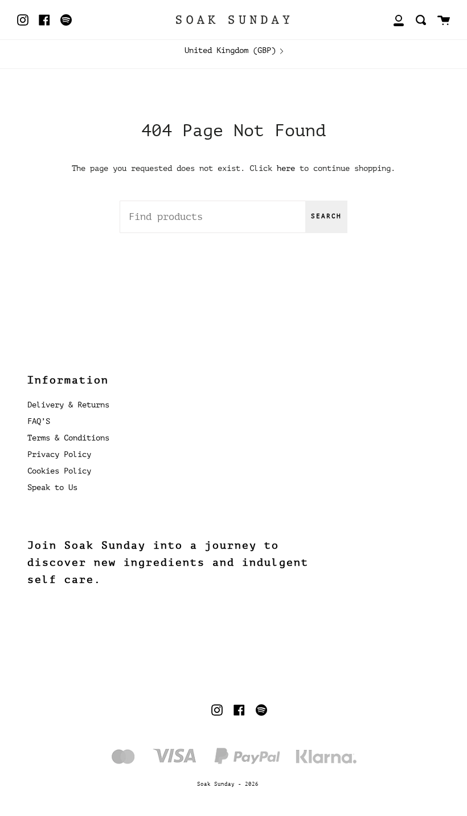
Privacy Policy (59, 454)
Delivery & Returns (68, 405)
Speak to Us (52, 487)
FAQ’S (38, 421)
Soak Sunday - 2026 (228, 784)
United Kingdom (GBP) (230, 50)
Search (326, 216)
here (286, 168)
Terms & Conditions (68, 438)
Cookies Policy (59, 471)
